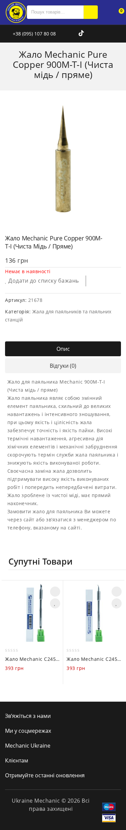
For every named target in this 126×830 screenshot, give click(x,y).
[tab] (63, 348)
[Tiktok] (81, 33)
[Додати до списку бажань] (55, 603)
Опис (63, 349)
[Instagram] (73, 33)
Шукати (91, 12)
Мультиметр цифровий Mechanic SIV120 (116, 232)
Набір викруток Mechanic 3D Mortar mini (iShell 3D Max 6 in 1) (108, 232)
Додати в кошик (55, 592)
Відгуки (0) (63, 365)
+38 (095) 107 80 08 (33, 33)
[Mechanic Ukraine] (16, 11)
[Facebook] (65, 33)
